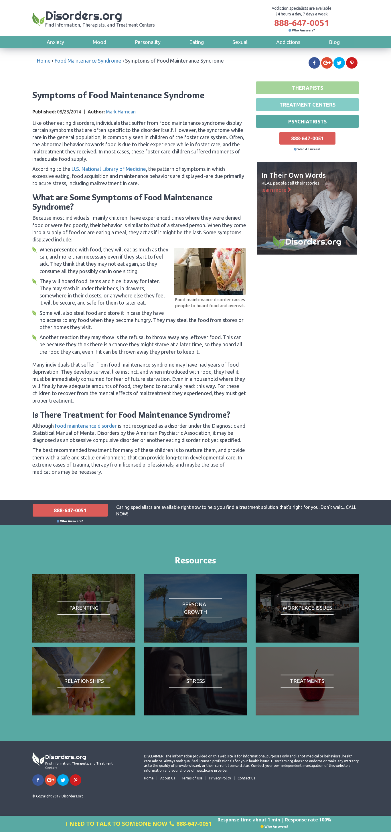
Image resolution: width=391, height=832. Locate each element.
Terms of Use (192, 778)
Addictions (288, 42)
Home (44, 60)
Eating (196, 42)
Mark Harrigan (121, 111)
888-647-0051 (301, 23)
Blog (334, 42)
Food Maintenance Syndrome (87, 60)
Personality (148, 42)
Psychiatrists (307, 121)
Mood (99, 42)
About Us (167, 778)
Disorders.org (100, 17)
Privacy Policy (220, 778)
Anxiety (55, 42)
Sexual (240, 42)
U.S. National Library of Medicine (109, 169)
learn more (274, 190)
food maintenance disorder (86, 426)
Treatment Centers (307, 104)
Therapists (307, 88)
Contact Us (246, 778)
